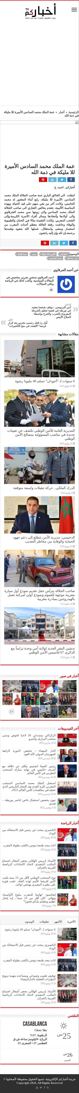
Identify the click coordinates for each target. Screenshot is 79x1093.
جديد (34, 254)
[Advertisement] (39, 63)
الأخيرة (71, 921)
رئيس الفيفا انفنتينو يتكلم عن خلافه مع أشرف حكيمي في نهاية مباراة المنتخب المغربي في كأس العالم (29, 770)
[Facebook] (44, 1087)
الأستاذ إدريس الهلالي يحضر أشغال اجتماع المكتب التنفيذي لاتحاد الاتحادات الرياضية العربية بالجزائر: (29, 864)
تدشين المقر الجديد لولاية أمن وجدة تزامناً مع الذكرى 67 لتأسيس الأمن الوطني (43, 650)
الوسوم (29, 921)
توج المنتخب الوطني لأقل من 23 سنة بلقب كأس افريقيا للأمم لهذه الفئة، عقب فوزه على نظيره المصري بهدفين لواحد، (29, 881)
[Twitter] (41, 1087)
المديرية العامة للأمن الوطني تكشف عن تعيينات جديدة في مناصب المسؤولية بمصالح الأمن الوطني (41, 434)
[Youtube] (37, 1087)
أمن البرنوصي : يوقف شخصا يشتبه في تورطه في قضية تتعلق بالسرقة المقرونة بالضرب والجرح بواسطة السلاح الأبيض (51, 310)
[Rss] (47, 1087)
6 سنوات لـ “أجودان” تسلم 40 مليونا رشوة (45, 381)
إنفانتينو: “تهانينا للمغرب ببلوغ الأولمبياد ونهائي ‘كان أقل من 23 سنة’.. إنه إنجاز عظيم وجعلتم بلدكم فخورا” (29, 898)
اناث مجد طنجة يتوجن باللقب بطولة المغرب (29, 845)
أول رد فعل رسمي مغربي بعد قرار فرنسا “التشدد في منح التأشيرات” (27, 323)
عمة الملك (22, 254)
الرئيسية (74, 112)
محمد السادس (55, 258)
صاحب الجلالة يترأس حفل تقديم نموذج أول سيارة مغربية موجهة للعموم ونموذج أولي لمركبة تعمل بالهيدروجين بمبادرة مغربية (39, 595)
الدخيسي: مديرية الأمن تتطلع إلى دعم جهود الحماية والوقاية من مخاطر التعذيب (44, 539)
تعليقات (44, 921)
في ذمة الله (72, 258)
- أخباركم (64, 254)
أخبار (61, 112)
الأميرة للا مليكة (48, 254)
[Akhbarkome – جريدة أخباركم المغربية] (40, 10)
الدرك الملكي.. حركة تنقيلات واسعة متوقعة (44, 488)
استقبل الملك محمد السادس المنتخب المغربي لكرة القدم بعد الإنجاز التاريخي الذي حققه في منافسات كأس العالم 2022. (29, 786)
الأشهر (58, 921)
